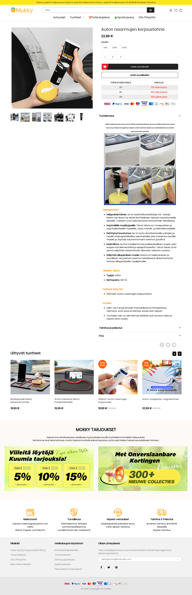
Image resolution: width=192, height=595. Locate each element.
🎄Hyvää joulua (124, 17)
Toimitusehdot (62, 554)
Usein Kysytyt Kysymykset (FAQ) (28, 550)
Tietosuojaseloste (64, 559)
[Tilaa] (178, 559)
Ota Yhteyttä (147, 17)
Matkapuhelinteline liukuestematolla (21, 400)
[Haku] (150, 10)
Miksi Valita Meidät (20, 564)
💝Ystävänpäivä (99, 17)
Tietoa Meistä (18, 554)
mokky (107, 588)
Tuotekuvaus (106, 116)
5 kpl (124, 47)
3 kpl (114, 47)
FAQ (101, 336)
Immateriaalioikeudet (66, 550)
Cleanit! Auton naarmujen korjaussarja (112, 400)
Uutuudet (59, 17)
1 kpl (105, 47)
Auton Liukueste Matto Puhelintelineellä (67, 400)
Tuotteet (75, 17)
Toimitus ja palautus (110, 328)
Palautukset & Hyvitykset (68, 569)
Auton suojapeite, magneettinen (160, 399)
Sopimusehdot (62, 564)
